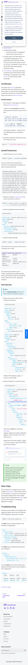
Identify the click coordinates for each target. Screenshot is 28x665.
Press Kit (6, 639)
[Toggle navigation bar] (2, 2)
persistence (10, 491)
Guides (6, 621)
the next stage (18, 95)
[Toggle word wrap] (22, 117)
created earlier (18, 197)
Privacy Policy (19, 24)
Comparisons (7, 623)
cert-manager (14, 478)
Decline (14, 42)
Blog (5, 634)
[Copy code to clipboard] (25, 117)
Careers (6, 641)
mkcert (6, 76)
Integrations (7, 626)
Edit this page (7, 587)
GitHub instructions (12, 105)
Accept (14, 38)
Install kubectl (7, 48)
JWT (20, 435)
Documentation (8, 616)
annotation (7, 431)
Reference (20, 497)
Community (7, 619)
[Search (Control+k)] (25, 2)
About (5, 636)
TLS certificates (8, 71)
